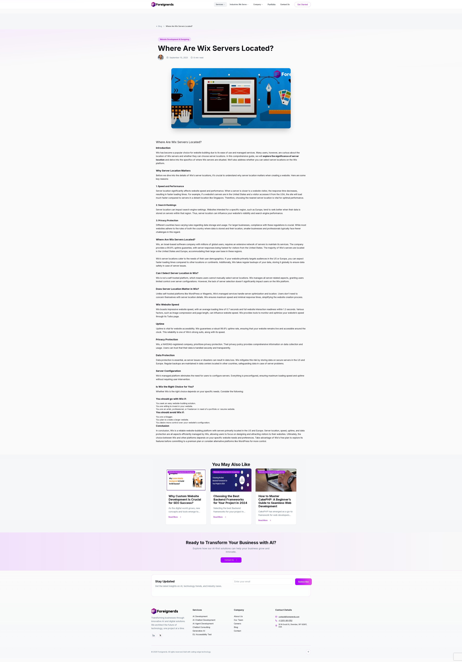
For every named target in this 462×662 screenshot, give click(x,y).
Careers (237, 623)
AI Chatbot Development (204, 620)
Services (219, 4)
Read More (173, 517)
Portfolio (272, 4)
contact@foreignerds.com (289, 617)
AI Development (200, 616)
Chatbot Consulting (201, 627)
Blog (160, 26)
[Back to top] (308, 651)
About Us (238, 616)
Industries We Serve (238, 4)
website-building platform (199, 430)
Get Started (302, 4)
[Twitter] (160, 635)
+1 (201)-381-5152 (285, 620)
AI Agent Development (203, 623)
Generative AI (199, 631)
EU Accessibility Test (202, 634)
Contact (237, 631)
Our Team (238, 620)
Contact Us (229, 560)
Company (257, 4)
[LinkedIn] (153, 635)
